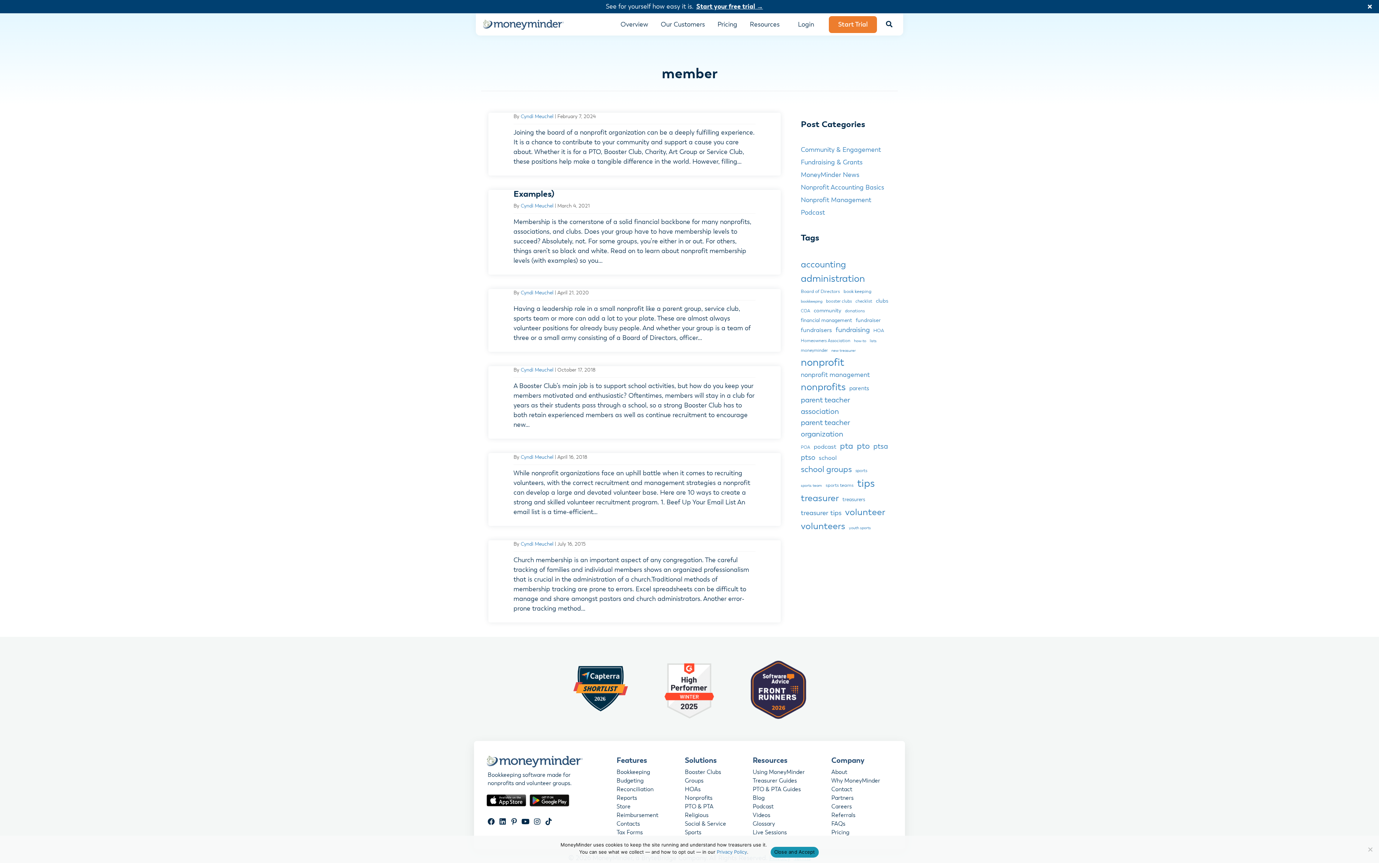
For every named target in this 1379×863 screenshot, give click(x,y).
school (828, 458)
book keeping (858, 291)
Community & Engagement (841, 150)
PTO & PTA (699, 807)
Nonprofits (698, 798)
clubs (882, 301)
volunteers (823, 526)
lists (873, 341)
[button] (1370, 6)
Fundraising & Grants (832, 162)
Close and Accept (794, 852)
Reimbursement (637, 815)
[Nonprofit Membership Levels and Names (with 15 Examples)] (634, 232)
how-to (860, 341)
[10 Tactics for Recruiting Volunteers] (634, 489)
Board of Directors (820, 291)
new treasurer (843, 350)
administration (833, 279)
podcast (825, 447)
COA (805, 310)
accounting (823, 264)
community (827, 310)
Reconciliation (635, 790)
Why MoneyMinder (855, 781)
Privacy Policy (732, 852)
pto (863, 446)
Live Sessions (770, 833)
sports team (811, 485)
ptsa (880, 446)
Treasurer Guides (775, 781)
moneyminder (814, 350)
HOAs (693, 790)
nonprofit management (835, 375)
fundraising (853, 330)
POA (805, 447)
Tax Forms (630, 833)
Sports (693, 833)
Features (632, 760)
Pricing (840, 833)
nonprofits (823, 387)
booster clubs (839, 301)
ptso (808, 457)
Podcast (813, 212)
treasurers (853, 499)
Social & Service (705, 824)
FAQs (838, 824)
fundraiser (868, 320)
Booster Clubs (703, 772)
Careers (841, 807)
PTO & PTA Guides (777, 790)
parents (859, 388)
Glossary (764, 824)
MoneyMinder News (830, 175)
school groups (826, 469)
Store (624, 807)
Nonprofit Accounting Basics (842, 187)
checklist (863, 301)
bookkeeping (811, 301)
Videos (761, 815)
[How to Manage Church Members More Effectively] (634, 581)
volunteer (865, 512)
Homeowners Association (825, 340)
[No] (1370, 849)
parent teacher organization (825, 428)
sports (861, 470)
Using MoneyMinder (779, 772)
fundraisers (816, 330)
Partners (842, 798)
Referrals (843, 815)
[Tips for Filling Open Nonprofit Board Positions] (634, 144)
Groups (694, 781)
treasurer (820, 498)
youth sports (860, 528)
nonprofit (822, 362)
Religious (697, 815)
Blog (759, 798)
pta (846, 446)
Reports (627, 798)
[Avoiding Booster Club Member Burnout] (634, 402)
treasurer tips (821, 513)
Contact (841, 790)
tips (866, 483)
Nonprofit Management (836, 200)
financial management (826, 320)
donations (855, 310)
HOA (878, 330)
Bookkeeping (633, 772)
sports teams (840, 485)
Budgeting (630, 781)
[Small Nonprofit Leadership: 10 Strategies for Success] (634, 320)
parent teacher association (825, 405)
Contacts (628, 824)
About (839, 772)
